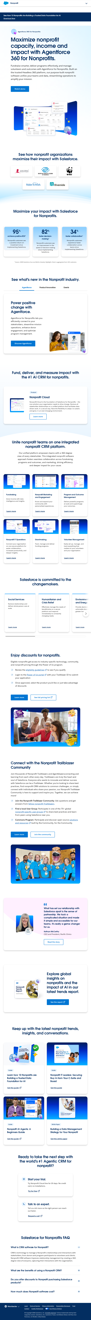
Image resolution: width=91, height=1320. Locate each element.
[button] (86, 614)
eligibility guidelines (35, 670)
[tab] (26, 287)
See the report (56, 1002)
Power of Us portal (35, 674)
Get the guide (13, 1088)
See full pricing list (42, 697)
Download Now (9, 18)
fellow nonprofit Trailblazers (41, 804)
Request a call (34, 1216)
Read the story (54, 942)
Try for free (32, 1191)
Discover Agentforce (23, 343)
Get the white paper (59, 1139)
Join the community (42, 834)
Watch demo (20, 89)
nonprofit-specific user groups (29, 812)
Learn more (38, 416)
